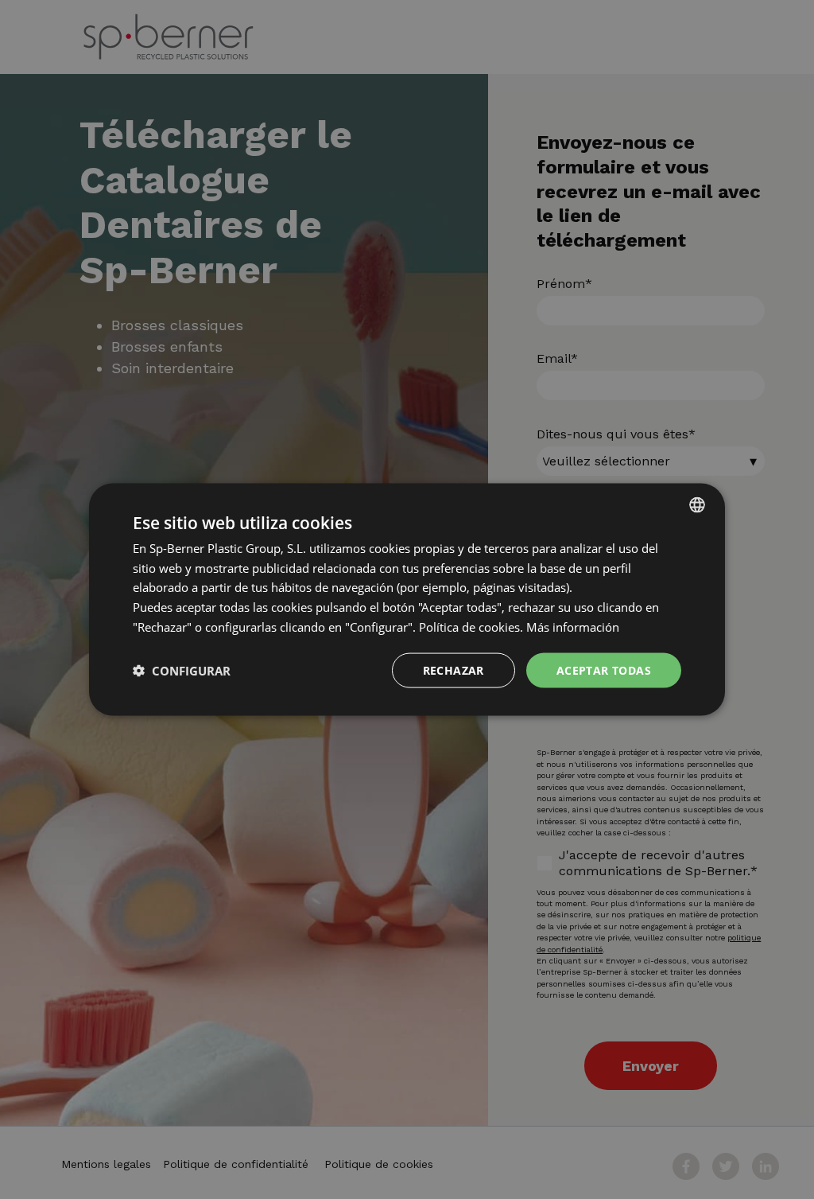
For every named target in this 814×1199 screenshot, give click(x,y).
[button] (182, 671)
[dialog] (407, 599)
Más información (572, 626)
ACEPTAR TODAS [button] (603, 669)
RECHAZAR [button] (453, 669)
